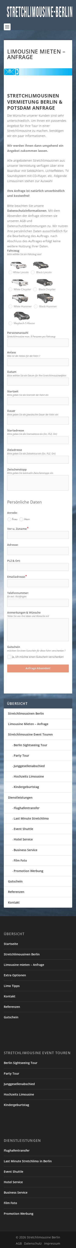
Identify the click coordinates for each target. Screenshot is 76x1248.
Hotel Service (23, 839)
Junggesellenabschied (29, 766)
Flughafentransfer (26, 808)
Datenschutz (33, 1243)
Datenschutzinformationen (26, 211)
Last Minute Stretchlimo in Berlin (28, 1161)
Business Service (25, 850)
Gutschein (15, 881)
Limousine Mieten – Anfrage (28, 724)
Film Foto (20, 860)
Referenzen (16, 892)
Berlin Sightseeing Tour (30, 745)
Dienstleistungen (20, 797)
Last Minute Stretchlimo (31, 818)
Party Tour (21, 755)
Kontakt (14, 902)
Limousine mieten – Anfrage (24, 965)
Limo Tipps (12, 986)
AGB (19, 1243)
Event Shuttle (23, 829)
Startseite (11, 944)
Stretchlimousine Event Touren (30, 734)
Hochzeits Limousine (29, 776)
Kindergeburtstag (26, 787)
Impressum (52, 1243)
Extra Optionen (15, 975)
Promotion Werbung (28, 871)
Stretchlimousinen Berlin (26, 713)
